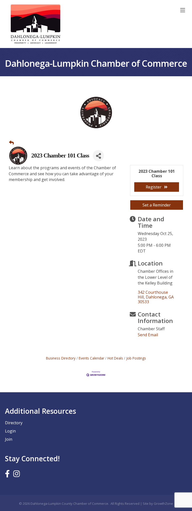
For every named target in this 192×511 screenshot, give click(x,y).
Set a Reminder (156, 205)
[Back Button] (11, 142)
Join (8, 439)
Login (10, 431)
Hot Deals (115, 358)
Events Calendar (91, 358)
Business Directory (61, 358)
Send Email (148, 335)
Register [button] (154, 187)
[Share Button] (98, 155)
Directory (13, 423)
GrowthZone (163, 503)
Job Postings (136, 358)
